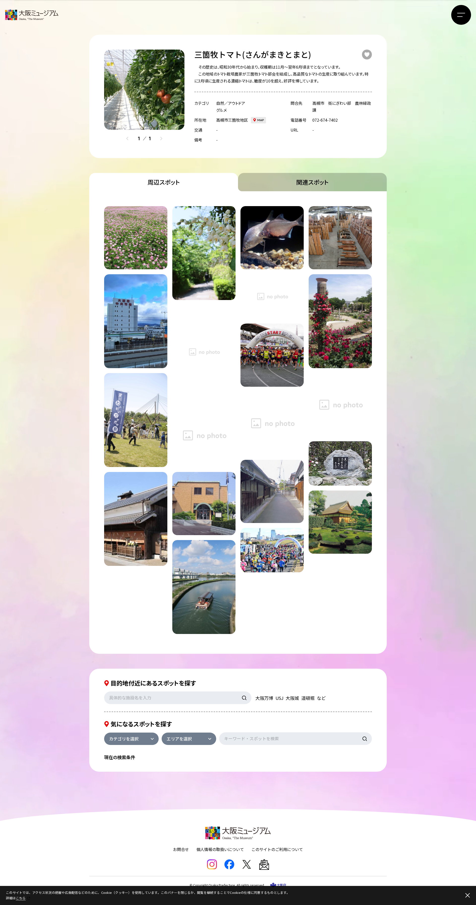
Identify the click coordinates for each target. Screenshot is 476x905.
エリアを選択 (179, 739)
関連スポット (312, 182)
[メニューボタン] (461, 15)
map (260, 120)
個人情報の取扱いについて (220, 849)
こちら (21, 898)
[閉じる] (467, 895)
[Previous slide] (127, 138)
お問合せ (181, 849)
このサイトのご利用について (277, 849)
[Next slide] (161, 138)
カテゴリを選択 (124, 739)
